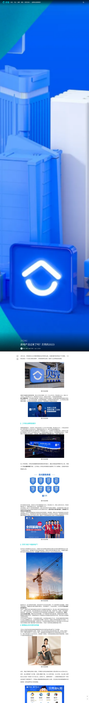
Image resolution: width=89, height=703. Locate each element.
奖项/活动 (27, 2)
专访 (15, 2)
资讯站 (25, 340)
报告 (22, 2)
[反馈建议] (87, 699)
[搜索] (83, 2)
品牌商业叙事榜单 (36, 2)
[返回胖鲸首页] (6, 2)
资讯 (12, 2)
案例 (19, 2)
